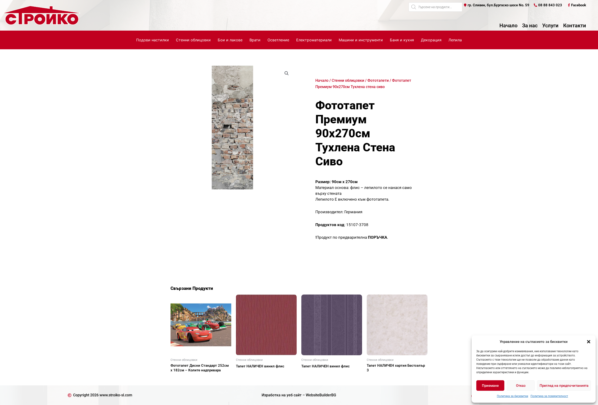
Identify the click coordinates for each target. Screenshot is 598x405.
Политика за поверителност (549, 396)
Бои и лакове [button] (230, 40)
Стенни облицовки (348, 80)
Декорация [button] (431, 40)
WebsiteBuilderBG (321, 395)
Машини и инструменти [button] (361, 40)
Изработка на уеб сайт (282, 395)
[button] (588, 341)
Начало (508, 25)
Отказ (521, 386)
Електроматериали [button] (314, 40)
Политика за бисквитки (512, 396)
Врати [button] (254, 40)
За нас (529, 25)
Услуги (550, 25)
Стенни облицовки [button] (193, 40)
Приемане (490, 386)
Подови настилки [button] (152, 40)
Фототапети (378, 80)
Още (180, 378)
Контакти (574, 25)
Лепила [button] (455, 40)
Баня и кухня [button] (402, 40)
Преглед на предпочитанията (564, 386)
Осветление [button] (278, 40)
